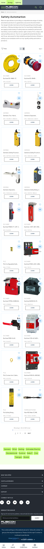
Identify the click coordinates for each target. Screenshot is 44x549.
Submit (37, 518)
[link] (8, 522)
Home (3, 2)
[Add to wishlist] (19, 56)
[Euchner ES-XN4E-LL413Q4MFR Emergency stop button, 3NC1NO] (32, 63)
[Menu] (3, 7)
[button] (20, 48)
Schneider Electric (33, 449)
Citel (36, 453)
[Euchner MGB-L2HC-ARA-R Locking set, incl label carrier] (32, 249)
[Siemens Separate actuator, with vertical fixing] (11, 175)
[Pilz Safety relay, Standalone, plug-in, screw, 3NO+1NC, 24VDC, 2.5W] (11, 397)
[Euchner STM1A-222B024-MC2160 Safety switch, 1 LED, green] (11, 286)
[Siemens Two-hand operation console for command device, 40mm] (11, 100)
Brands (26, 457)
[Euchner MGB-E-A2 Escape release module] (11, 323)
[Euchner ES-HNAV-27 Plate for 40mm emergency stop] (11, 63)
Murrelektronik (30, 410)
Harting (21, 449)
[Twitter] (21, 502)
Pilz (4, 261)
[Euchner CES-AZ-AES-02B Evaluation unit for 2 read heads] (32, 323)
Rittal (14, 449)
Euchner (6, 76)
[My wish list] (40, 7)
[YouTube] (15, 502)
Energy (10, 2)
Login (11, 85)
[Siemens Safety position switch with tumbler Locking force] (32, 138)
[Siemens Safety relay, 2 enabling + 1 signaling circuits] (32, 175)
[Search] (36, 7)
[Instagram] (8, 502)
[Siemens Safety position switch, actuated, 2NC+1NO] (11, 138)
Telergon (18, 457)
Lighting (18, 2)
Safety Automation (11, 12)
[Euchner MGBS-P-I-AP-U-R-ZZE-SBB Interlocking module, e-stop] (11, 212)
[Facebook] (2, 502)
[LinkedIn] (28, 502)
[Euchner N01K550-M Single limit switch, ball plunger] (32, 286)
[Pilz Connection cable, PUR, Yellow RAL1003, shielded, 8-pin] (11, 360)
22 (25, 433)
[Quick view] (19, 61)
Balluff (29, 453)
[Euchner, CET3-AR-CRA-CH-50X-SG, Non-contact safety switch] (32, 212)
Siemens (6, 113)
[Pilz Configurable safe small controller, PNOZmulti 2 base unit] (11, 249)
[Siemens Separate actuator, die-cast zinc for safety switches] (32, 100)
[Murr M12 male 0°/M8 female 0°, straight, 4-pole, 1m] (32, 397)
